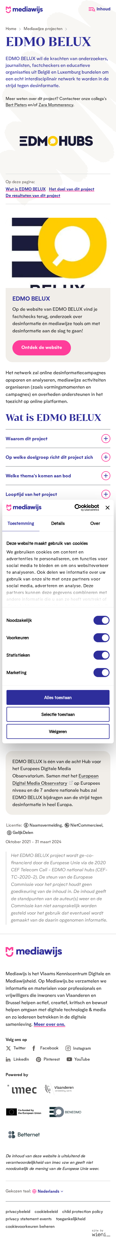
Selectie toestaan (58, 714)
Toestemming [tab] (21, 523)
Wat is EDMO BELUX (26, 189)
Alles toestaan (58, 697)
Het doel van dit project (71, 189)
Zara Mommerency (56, 104)
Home (11, 28)
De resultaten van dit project (33, 195)
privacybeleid (18, 1211)
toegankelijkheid (70, 1218)
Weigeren (58, 731)
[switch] (101, 637)
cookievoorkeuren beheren (30, 1226)
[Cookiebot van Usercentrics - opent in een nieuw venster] (75, 507)
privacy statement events (29, 1218)
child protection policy (82, 1211)
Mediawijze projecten (43, 28)
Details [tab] (58, 523)
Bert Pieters (16, 104)
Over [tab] (95, 523)
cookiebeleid (46, 1211)
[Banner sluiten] (108, 508)
